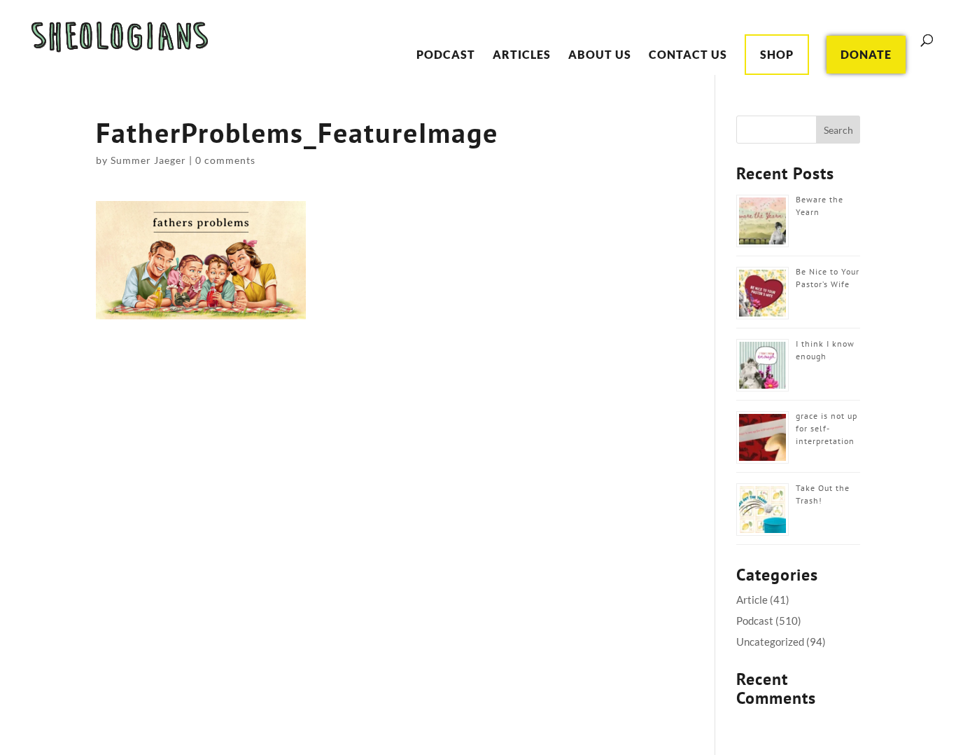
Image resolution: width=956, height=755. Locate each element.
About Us (599, 55)
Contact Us (688, 55)
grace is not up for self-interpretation (826, 428)
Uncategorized (770, 641)
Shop (777, 54)
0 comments (225, 160)
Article (752, 599)
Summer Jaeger (148, 160)
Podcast (445, 55)
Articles (522, 55)
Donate (866, 54)
